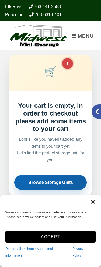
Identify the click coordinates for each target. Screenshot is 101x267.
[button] (93, 202)
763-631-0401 (48, 14)
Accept (50, 236)
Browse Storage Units (50, 182)
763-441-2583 (47, 6)
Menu (85, 36)
